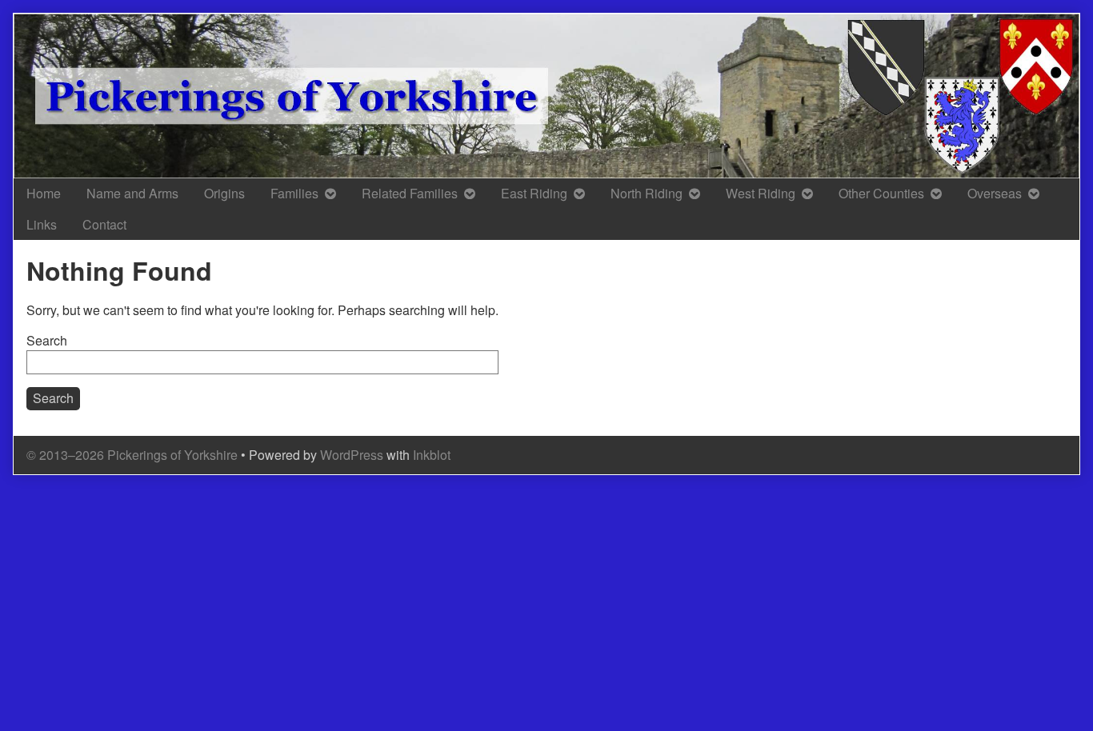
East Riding (534, 193)
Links (41, 224)
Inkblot (431, 454)
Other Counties (881, 193)
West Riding (760, 193)
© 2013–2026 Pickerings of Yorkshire (132, 454)
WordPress (351, 454)
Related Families (410, 193)
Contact (104, 224)
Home (43, 193)
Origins (224, 193)
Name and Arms (132, 193)
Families (294, 193)
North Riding (647, 193)
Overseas (994, 193)
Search (46, 340)
